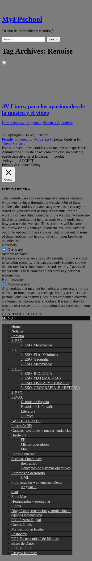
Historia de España (35, 402)
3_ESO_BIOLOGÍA (36, 373)
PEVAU (17, 397)
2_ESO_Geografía (35, 359)
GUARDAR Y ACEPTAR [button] (22, 314)
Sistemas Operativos (58, 123)
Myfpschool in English (28, 529)
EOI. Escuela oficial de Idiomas (35, 539)
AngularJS (29, 487)
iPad (14, 492)
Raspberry (19, 534)
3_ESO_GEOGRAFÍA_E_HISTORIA (50, 388)
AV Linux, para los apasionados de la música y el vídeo (43, 109)
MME (25, 449)
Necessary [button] (9, 245)
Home (16, 326)
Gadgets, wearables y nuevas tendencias (41, 430)
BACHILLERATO (26, 421)
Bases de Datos (22, 543)
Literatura (28, 411)
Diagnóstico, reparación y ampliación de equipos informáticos (41, 513)
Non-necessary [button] (13, 279)
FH (23, 440)
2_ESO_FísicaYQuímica (39, 355)
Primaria (17, 336)
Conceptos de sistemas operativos (46, 468)
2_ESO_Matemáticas (36, 364)
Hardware (18, 435)
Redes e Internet (23, 454)
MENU (7, 318)
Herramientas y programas (21, 123)
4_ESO (16, 393)
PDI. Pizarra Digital (26, 520)
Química (27, 416)
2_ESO (16, 350)
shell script (29, 463)
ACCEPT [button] (26, 161)
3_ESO (16, 369)
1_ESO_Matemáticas (36, 345)
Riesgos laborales (24, 553)
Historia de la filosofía (37, 407)
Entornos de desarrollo (28, 473)
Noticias (17, 331)
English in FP (21, 548)
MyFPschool (22, 19)
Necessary (15, 250)
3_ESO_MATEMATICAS (41, 378)
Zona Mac (19, 497)
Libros (16, 506)
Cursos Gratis (21, 524)
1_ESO (16, 341)
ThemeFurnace (13, 144)
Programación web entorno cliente (36, 482)
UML (25, 477)
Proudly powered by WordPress (25, 139)
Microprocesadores (35, 444)
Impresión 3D (21, 426)
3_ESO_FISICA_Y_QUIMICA (45, 383)
